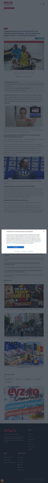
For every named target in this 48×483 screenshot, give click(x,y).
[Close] (44, 232)
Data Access (24, 251)
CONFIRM (15, 247)
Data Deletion (17, 251)
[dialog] (24, 241)
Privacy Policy (30, 251)
